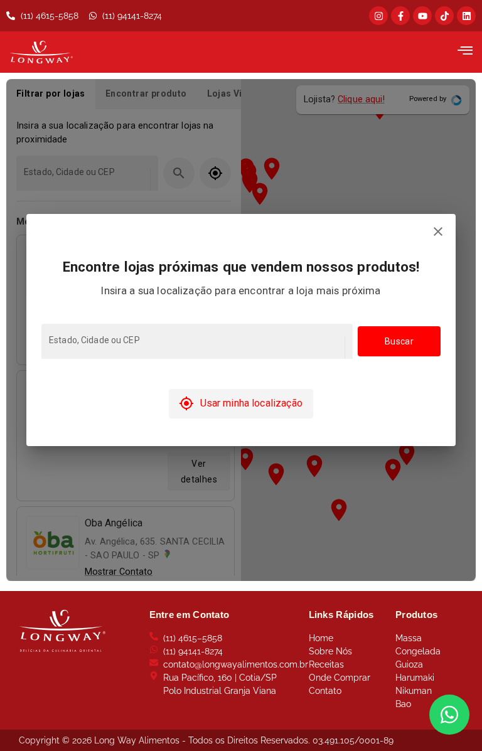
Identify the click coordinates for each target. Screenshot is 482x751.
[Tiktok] (444, 15)
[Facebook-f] (400, 15)
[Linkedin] (466, 15)
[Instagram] (378, 15)
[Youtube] (422, 15)
